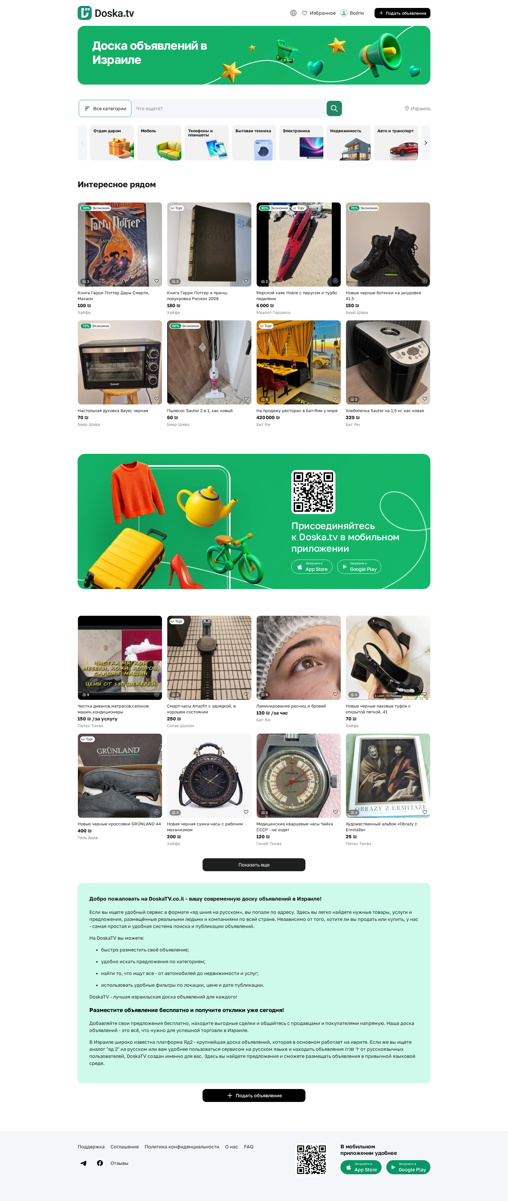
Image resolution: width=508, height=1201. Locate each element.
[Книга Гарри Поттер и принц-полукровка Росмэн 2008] (209, 258)
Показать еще (254, 865)
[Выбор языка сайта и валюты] (293, 12)
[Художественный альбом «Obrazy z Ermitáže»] (388, 790)
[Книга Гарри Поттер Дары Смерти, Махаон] (120, 258)
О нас (231, 1147)
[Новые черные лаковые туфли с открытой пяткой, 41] (388, 672)
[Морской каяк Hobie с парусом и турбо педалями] (298, 258)
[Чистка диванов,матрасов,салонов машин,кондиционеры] (120, 672)
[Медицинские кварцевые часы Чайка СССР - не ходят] (298, 790)
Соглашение (125, 1147)
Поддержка (91, 1147)
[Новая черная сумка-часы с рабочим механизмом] (209, 790)
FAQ (248, 1147)
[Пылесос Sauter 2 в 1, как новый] (209, 373)
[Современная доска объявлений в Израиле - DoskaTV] (106, 13)
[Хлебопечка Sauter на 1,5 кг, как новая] (388, 373)
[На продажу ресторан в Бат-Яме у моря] (298, 373)
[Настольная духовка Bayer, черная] (120, 373)
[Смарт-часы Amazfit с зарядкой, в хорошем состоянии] (209, 672)
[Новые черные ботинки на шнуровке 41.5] (388, 258)
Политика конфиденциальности (182, 1147)
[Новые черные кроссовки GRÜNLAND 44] (120, 787)
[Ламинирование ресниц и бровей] (298, 669)
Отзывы (119, 1163)
